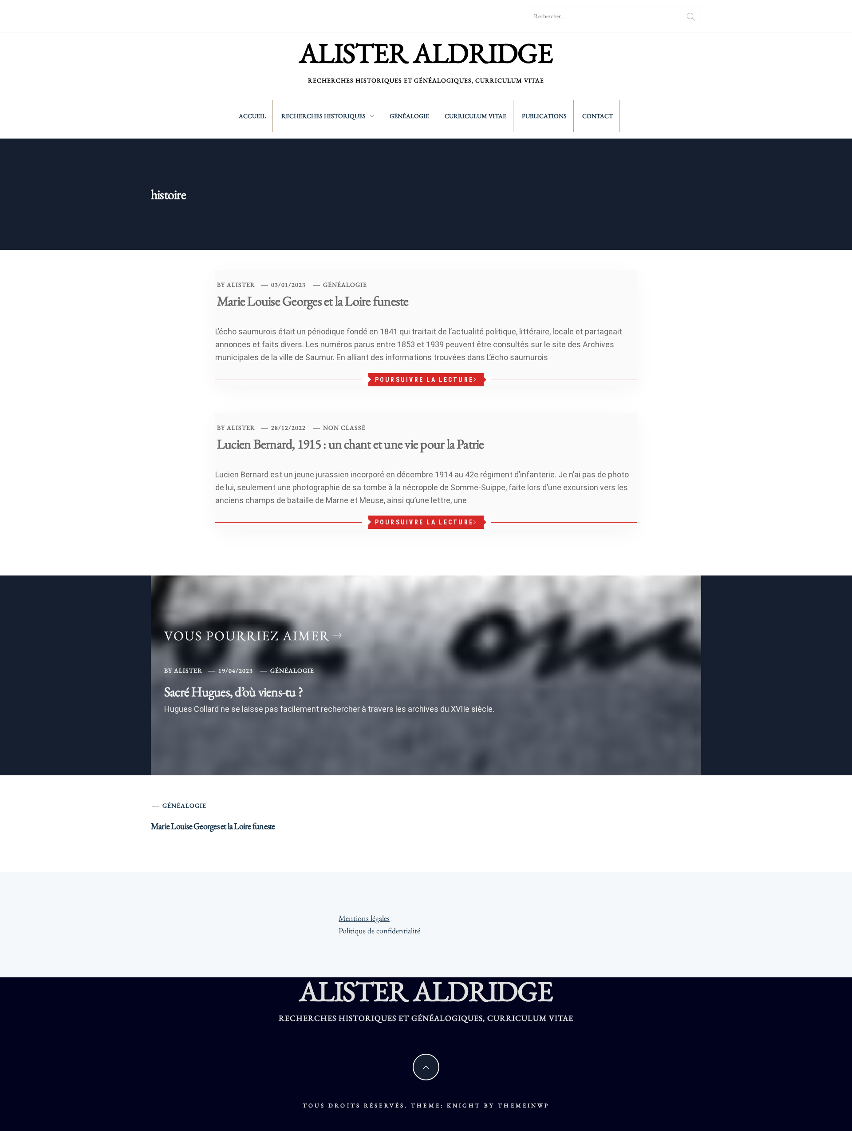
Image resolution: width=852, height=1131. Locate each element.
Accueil (252, 116)
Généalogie (409, 116)
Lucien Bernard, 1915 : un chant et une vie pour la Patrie (350, 443)
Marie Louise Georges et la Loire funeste (313, 301)
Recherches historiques (323, 116)
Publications (544, 116)
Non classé (344, 428)
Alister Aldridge (426, 53)
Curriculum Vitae (475, 116)
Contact (597, 116)
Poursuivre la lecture (424, 379)
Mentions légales (364, 918)
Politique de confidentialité (379, 930)
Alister (241, 285)
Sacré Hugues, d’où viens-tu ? (233, 691)
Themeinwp (523, 1105)
